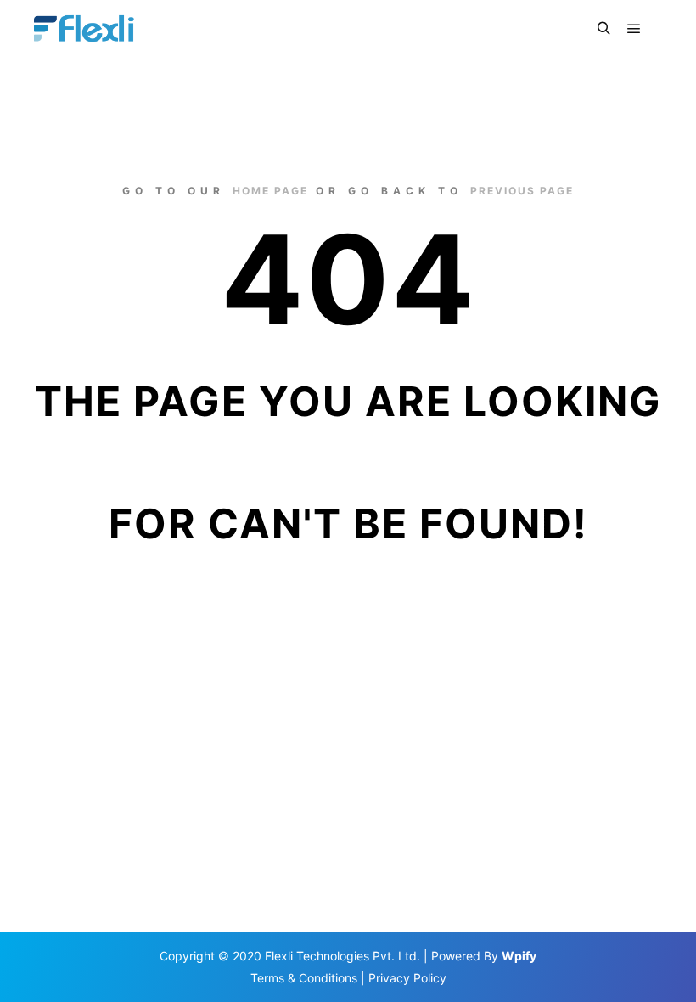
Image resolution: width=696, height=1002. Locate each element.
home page (270, 190)
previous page (522, 190)
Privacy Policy (407, 978)
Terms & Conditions (303, 978)
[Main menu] (634, 29)
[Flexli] (86, 29)
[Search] (603, 29)
